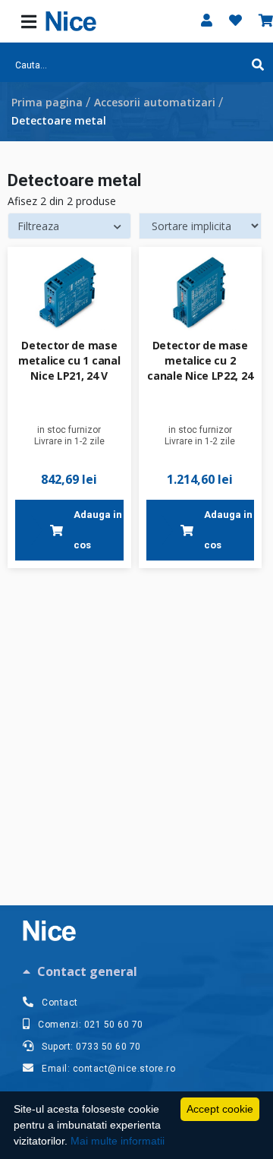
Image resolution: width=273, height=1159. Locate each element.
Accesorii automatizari (154, 102)
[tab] (136, 971)
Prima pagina (47, 102)
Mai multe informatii (118, 1141)
